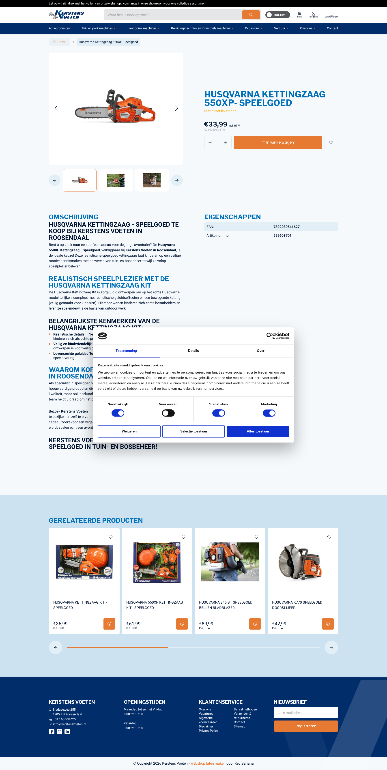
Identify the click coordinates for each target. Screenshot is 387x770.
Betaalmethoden (245, 709)
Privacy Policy (208, 730)
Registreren (306, 726)
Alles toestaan (258, 431)
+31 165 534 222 (65, 719)
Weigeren (129, 431)
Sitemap (239, 726)
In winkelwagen (280, 142)
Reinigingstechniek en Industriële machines (200, 28)
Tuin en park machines (97, 28)
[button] (56, 108)
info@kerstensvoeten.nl (69, 724)
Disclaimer (206, 726)
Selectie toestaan (193, 431)
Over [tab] (260, 351)
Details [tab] (193, 351)
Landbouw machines (142, 28)
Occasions (252, 28)
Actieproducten (59, 28)
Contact (332, 28)
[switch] (168, 413)
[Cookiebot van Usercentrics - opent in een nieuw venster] (269, 336)
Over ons (306, 28)
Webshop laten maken (208, 763)
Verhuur (279, 28)
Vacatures (206, 713)
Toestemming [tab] (126, 351)
